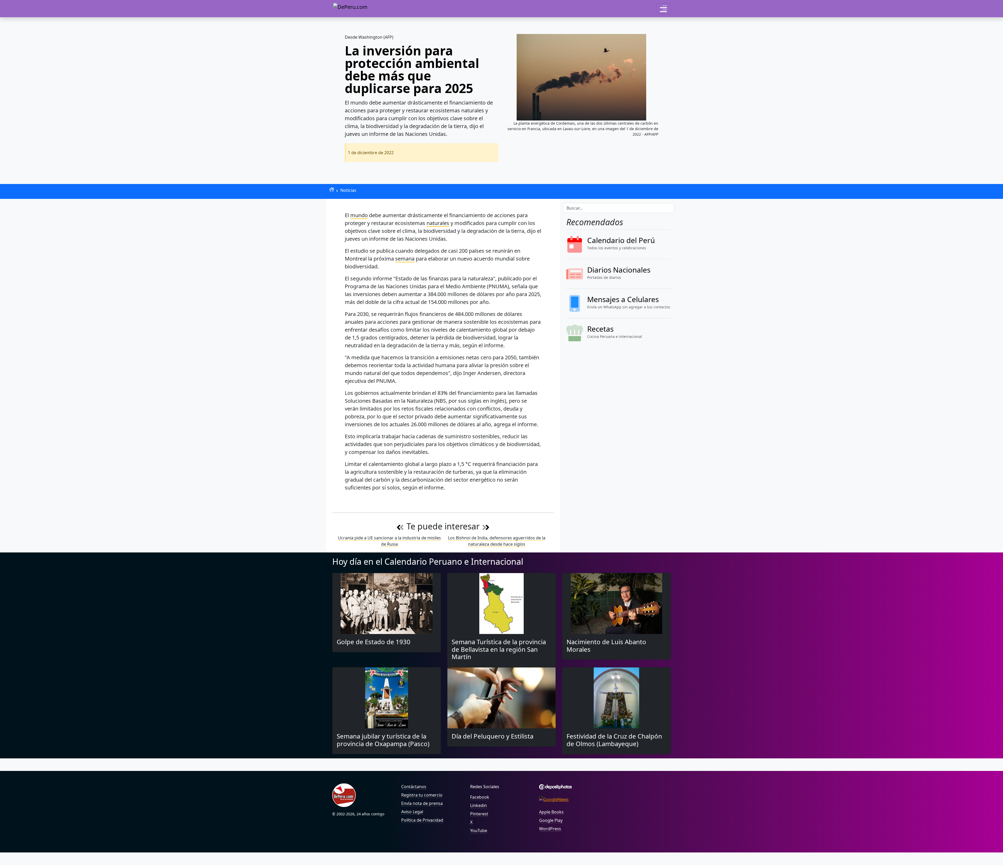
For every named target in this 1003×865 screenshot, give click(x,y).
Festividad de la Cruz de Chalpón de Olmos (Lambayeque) (614, 740)
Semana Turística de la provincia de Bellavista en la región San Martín (499, 649)
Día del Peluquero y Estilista (492, 736)
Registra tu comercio (421, 795)
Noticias (348, 190)
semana (405, 258)
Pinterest (479, 814)
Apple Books (551, 812)
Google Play (551, 820)
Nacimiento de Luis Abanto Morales (606, 645)
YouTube (478, 830)
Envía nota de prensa (422, 803)
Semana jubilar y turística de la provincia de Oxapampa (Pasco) (383, 740)
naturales (438, 223)
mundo (359, 215)
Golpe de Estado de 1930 (373, 641)
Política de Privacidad (422, 820)
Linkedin (478, 805)
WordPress (550, 829)
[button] (663, 8)
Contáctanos (413, 786)
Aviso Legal (412, 812)
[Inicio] (331, 189)
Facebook (479, 797)
